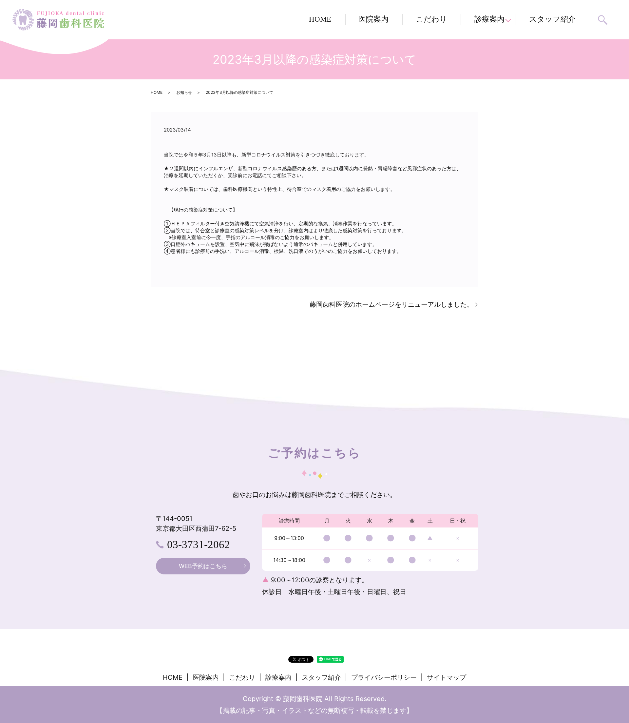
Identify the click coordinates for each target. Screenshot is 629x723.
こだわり (431, 19)
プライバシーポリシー (384, 677)
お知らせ (184, 92)
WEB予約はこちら (203, 566)
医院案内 (373, 19)
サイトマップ (446, 677)
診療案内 (489, 19)
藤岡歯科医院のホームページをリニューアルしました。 (391, 304)
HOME (320, 19)
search (603, 20)
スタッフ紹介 (552, 19)
